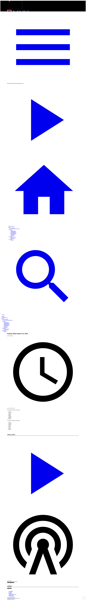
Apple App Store (13, 237)
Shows (10, 229)
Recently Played (11, 226)
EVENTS (9, 586)
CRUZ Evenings (13, 233)
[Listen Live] (43, 473)
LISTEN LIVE (9, 10)
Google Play (13, 238)
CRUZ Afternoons (13, 232)
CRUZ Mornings (13, 231)
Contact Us (10, 239)
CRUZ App (10, 236)
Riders (12, 230)
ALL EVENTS (9, 588)
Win (9, 227)
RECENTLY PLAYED (10, 582)
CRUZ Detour (13, 234)
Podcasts (12, 235)
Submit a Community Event (15, 228)
